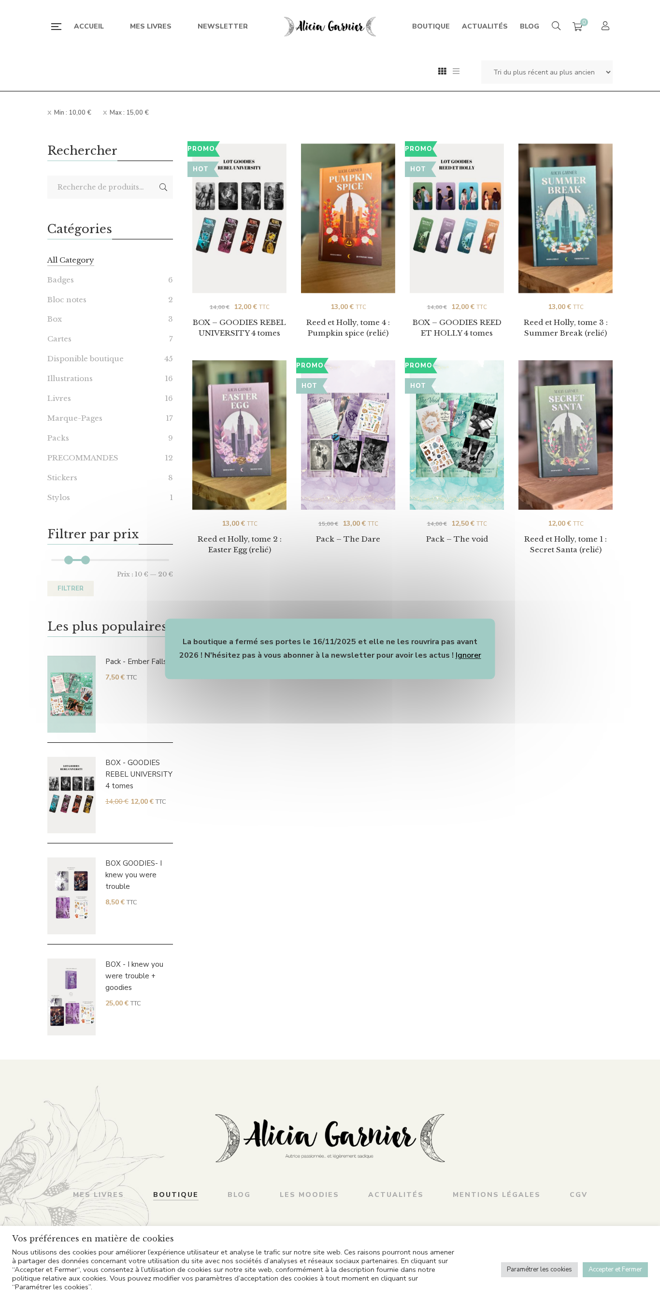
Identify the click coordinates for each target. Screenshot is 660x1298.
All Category (70, 260)
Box (54, 319)
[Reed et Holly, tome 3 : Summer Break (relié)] (565, 219)
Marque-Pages (74, 418)
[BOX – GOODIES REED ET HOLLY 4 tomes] (457, 210)
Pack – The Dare (348, 539)
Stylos (58, 497)
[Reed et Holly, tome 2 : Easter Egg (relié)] (239, 435)
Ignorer (468, 655)
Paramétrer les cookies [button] (539, 1269)
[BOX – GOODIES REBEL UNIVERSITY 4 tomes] (239, 210)
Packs (58, 437)
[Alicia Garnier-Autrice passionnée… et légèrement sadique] (330, 26)
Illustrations (70, 378)
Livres (59, 398)
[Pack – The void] (457, 435)
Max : (129, 112)
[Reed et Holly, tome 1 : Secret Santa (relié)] (565, 435)
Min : (72, 112)
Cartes (59, 338)
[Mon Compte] (607, 26)
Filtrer (70, 588)
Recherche (163, 187)
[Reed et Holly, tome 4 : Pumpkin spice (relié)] (348, 219)
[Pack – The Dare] (348, 435)
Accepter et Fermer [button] (615, 1269)
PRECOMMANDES (82, 457)
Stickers (62, 477)
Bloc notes (66, 299)
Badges (60, 279)
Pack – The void (457, 539)
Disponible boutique (85, 358)
